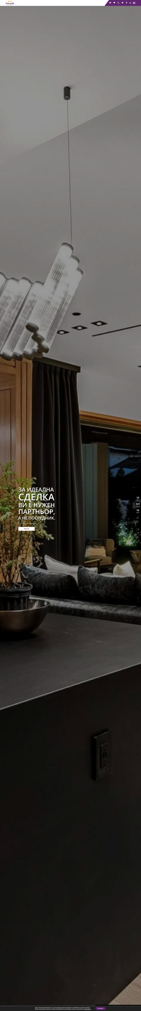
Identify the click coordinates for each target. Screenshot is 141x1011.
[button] (130, 3)
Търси (26, 529)
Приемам (100, 1008)
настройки (88, 1009)
